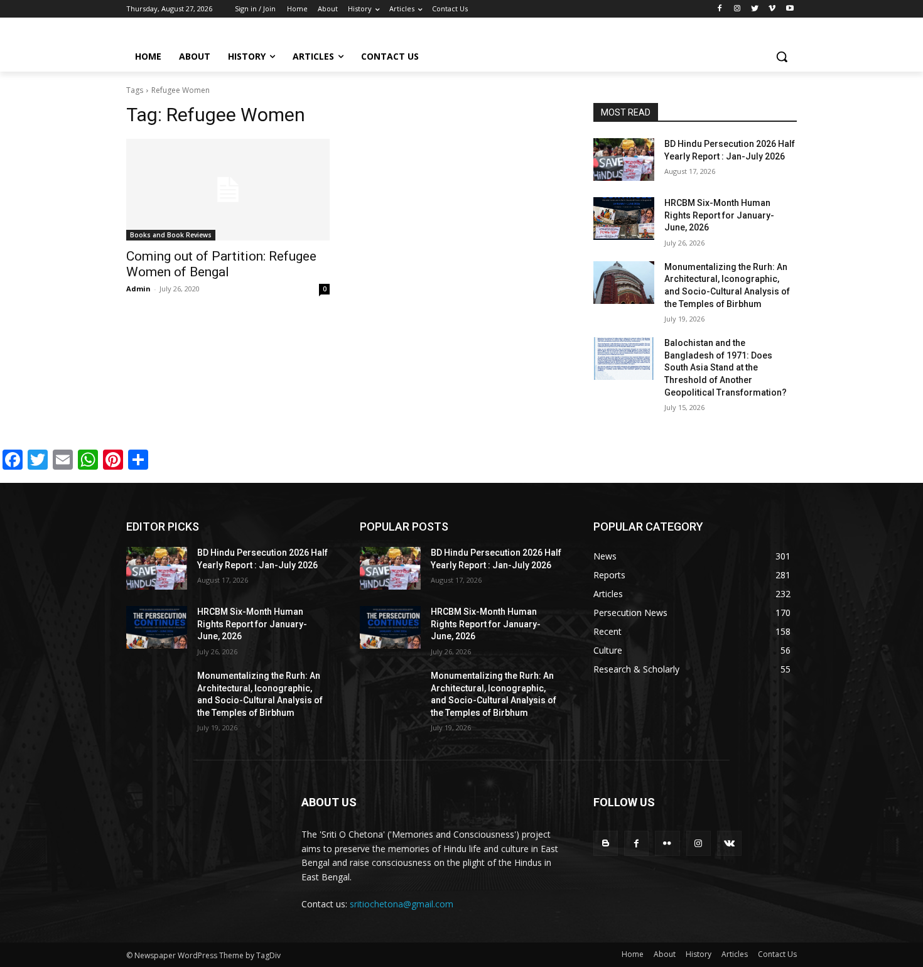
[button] (782, 56)
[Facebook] (720, 9)
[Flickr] (667, 843)
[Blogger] (605, 843)
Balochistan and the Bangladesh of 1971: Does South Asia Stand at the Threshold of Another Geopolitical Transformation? (725, 367)
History (698, 954)
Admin (138, 288)
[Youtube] (789, 9)
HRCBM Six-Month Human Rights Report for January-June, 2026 (719, 215)
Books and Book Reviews (171, 234)
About (665, 954)
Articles (734, 954)
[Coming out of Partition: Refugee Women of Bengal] (228, 189)
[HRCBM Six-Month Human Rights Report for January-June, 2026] (623, 218)
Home (633, 954)
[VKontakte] (729, 843)
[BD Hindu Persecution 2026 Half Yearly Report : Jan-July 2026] (623, 159)
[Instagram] (737, 9)
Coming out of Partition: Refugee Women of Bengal (221, 264)
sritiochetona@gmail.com (401, 904)
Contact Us (777, 954)
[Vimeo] (772, 9)
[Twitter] (755, 9)
